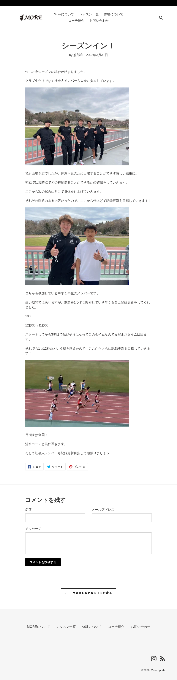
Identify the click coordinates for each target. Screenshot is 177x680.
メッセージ (33, 528)
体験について (92, 626)
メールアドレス (103, 509)
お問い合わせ (140, 626)
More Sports (158, 670)
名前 (28, 509)
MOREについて (38, 626)
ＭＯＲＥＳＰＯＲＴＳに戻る (91, 592)
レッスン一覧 (66, 626)
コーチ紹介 (116, 626)
